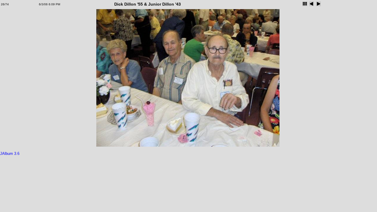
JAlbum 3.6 (9, 153)
